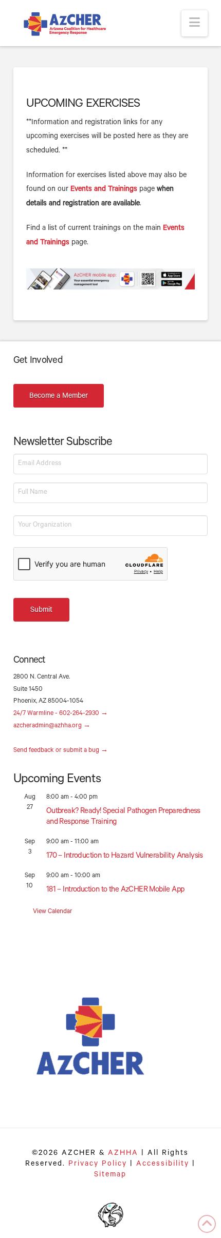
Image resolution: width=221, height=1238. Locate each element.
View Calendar (52, 912)
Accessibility (162, 1164)
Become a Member (58, 397)
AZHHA (123, 1154)
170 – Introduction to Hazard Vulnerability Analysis (124, 856)
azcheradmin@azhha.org (51, 726)
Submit (41, 611)
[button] (194, 23)
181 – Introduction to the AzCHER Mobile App (115, 890)
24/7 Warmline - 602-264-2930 (60, 714)
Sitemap (110, 1175)
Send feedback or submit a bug (60, 751)
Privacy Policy (97, 1164)
